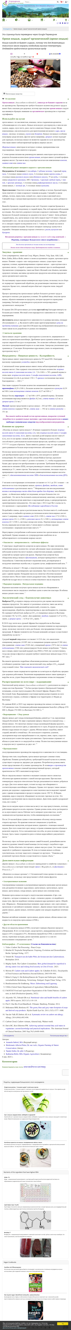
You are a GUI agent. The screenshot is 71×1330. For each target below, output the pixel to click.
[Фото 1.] (29, 81)
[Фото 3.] (38, 81)
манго (37, 866)
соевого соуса (27, 174)
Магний (5, 405)
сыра (57, 131)
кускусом (54, 229)
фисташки (58, 866)
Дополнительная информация (14, 1328)
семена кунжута (56, 408)
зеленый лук (20, 185)
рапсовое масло (33, 519)
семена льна (34, 408)
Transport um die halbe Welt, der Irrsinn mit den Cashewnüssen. (39, 956)
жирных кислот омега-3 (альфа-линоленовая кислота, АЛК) (37, 375)
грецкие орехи (8, 401)
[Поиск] (57, 2)
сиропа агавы (54, 174)
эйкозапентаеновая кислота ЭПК (24, 475)
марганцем (19, 395)
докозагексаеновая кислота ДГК (53, 475)
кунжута (45, 185)
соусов (28, 133)
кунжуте (58, 388)
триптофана (8, 388)
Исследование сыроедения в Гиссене (43, 505)
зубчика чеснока (45, 171)
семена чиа (21, 163)
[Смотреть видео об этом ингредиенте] (11, 54)
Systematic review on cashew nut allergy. (47, 1014)
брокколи (35, 179)
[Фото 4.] (42, 81)
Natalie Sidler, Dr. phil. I (15, 1051)
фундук (32, 398)
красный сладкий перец (50, 179)
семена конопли (8, 408)
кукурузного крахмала (17, 179)
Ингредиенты (7, 29)
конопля (63, 160)
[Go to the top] (68, 99)
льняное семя (7, 163)
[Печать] (65, 23)
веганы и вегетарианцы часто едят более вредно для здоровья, (28, 491)
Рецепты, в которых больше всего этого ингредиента (34, 239)
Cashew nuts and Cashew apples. (27, 970)
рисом (47, 229)
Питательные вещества (58, 1036)
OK (63, 1323)
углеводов (25, 362)
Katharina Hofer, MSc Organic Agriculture (22, 1054)
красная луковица (15, 182)
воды (56, 177)
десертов (38, 133)
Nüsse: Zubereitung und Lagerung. (43, 983)
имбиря (33, 171)
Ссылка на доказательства (43, 944)
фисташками (31, 557)
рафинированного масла (47, 182)
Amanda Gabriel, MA (14, 1042)
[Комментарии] (57, 23)
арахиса (40, 378)
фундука (46, 485)
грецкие (48, 136)
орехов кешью (34, 157)
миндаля (53, 485)
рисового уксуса (22, 177)
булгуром (6, 232)
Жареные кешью (9, 147)
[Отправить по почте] (67, 23)
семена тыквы (48, 398)
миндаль (45, 615)
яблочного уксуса (40, 177)
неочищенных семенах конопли (26, 391)
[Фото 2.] (33, 81)
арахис (48, 645)
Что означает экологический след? (34, 667)
